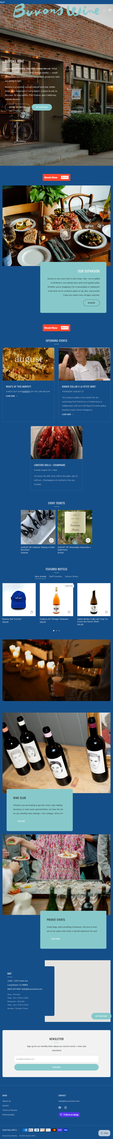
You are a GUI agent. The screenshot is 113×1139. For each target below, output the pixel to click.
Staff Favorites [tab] (55, 576)
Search (5, 1105)
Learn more (10, 396)
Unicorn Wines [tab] (71, 576)
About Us (6, 1101)
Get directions (101, 1016)
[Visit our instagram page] (65, 1108)
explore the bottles (17, 107)
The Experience (42, 107)
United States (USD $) (9, 1130)
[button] (56, 177)
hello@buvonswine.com (69, 1101)
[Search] (104, 10)
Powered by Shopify (9, 1136)
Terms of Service (9, 1110)
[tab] (53, 630)
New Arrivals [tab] (40, 576)
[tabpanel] (56, 607)
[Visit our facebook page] (60, 1108)
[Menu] (3, 10)
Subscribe (56, 1067)
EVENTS (26, 391)
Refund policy (8, 1114)
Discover (91, 303)
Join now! (21, 821)
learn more (55, 939)
